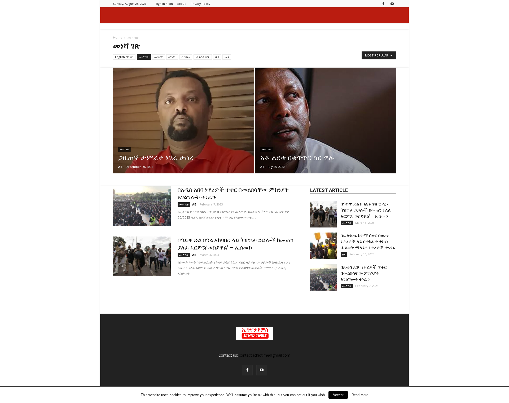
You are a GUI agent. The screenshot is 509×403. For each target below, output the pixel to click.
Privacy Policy (200, 4)
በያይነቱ (186, 57)
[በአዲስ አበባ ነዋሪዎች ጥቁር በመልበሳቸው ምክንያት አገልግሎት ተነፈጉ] (142, 206)
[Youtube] (392, 3)
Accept (338, 395)
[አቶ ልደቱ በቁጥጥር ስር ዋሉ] (325, 127)
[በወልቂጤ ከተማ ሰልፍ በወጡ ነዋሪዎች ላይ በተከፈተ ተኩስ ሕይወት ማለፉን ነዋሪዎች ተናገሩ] (323, 246)
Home (117, 37)
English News (124, 57)
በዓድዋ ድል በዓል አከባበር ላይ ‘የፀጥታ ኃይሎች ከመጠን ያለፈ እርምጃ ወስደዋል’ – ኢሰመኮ (366, 210)
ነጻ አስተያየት (203, 57)
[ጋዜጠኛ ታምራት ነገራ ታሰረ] (183, 127)
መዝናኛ (158, 57)
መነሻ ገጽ (144, 57)
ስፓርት (172, 57)
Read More (360, 395)
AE (120, 167)
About (181, 4)
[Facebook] (383, 3)
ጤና (227, 57)
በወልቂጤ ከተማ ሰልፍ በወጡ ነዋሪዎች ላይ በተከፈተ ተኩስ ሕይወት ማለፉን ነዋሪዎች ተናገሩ (368, 241)
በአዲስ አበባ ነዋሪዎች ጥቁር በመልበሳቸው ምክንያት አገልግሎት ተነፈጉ (364, 273)
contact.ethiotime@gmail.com (264, 355)
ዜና (217, 57)
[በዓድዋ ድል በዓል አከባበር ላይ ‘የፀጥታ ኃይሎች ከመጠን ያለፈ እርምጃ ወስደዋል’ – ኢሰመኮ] (142, 256)
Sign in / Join (164, 4)
